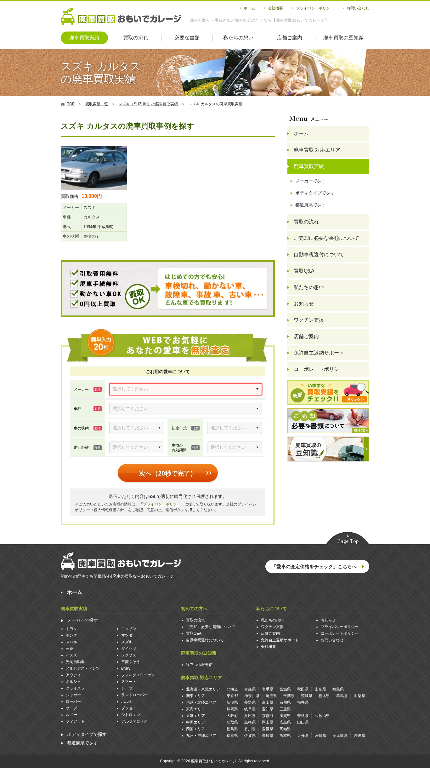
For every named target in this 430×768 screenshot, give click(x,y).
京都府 (267, 715)
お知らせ (304, 303)
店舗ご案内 (289, 37)
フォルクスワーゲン (138, 675)
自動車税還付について (319, 254)
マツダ (127, 635)
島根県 (250, 722)
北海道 (232, 689)
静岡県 (232, 709)
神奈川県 (251, 696)
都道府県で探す (310, 204)
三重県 (285, 709)
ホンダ (71, 635)
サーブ (71, 708)
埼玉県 (271, 696)
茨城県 (306, 696)
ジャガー (73, 695)
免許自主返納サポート (319, 352)
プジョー (128, 708)
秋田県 (302, 689)
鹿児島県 (340, 735)
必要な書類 (187, 37)
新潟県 (232, 702)
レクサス (128, 655)
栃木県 (324, 696)
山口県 (302, 722)
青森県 (250, 689)
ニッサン (128, 629)
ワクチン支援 (309, 320)
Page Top (347, 539)
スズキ (127, 642)
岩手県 (267, 689)
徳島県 (232, 729)
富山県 (267, 702)
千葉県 (289, 696)
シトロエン (130, 715)
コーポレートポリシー (319, 369)
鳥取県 (232, 722)
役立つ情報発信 (199, 664)
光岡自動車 (75, 662)
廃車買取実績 (84, 37)
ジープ (127, 688)
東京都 (232, 696)
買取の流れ (135, 37)
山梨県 (359, 696)
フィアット (75, 721)
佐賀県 (250, 735)
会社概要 (275, 8)
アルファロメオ (134, 721)
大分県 (302, 735)
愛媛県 (267, 729)
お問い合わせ (358, 8)
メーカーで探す (310, 180)
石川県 (285, 702)
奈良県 (302, 715)
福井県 (302, 702)
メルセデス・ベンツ (83, 668)
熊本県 (285, 735)
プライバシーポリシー (315, 8)
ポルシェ (73, 681)
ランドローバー (134, 695)
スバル (71, 642)
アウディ (73, 675)
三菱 (69, 648)
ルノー (71, 715)
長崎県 (267, 735)
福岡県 (232, 735)
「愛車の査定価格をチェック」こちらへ (314, 566)
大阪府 (232, 715)
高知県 (285, 729)
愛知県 (267, 709)
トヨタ (71, 629)
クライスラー (77, 688)
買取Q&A (304, 271)
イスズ (71, 655)
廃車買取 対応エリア (317, 150)
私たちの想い (238, 37)
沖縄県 (359, 735)
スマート (128, 681)
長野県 (250, 702)
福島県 (338, 689)
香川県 (250, 729)
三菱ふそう (130, 662)
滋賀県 (285, 715)
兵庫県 (250, 715)
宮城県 (285, 689)
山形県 (320, 689)
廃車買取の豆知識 (343, 37)
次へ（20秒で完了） (167, 473)
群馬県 (342, 696)
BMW (125, 668)
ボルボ (127, 701)
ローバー (73, 701)
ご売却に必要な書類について (326, 238)
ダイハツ (128, 648)
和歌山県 (322, 715)
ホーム (249, 8)
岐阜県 (250, 709)
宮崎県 (320, 735)
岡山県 (267, 722)
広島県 (285, 722)
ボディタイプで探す (315, 192)
